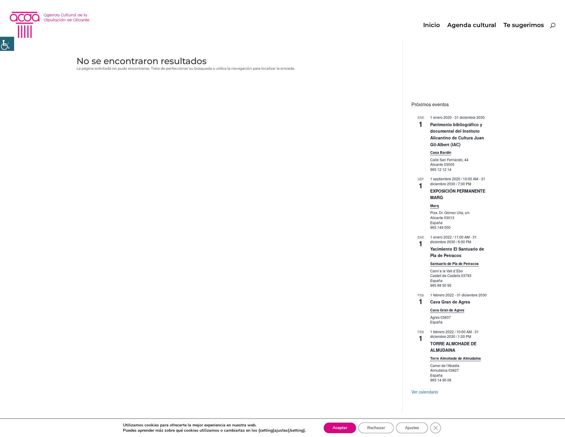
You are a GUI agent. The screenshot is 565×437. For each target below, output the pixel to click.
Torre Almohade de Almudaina (455, 358)
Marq (434, 205)
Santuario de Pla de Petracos (454, 263)
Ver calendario (424, 392)
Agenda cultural (471, 26)
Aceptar (340, 428)
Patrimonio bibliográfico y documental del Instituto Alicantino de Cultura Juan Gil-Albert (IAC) (457, 134)
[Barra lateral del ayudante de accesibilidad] (7, 44)
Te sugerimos (523, 26)
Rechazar (376, 428)
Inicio (431, 26)
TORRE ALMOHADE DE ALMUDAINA (453, 347)
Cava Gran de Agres (450, 302)
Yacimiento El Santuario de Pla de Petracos (457, 252)
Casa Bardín (440, 152)
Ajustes (412, 428)
